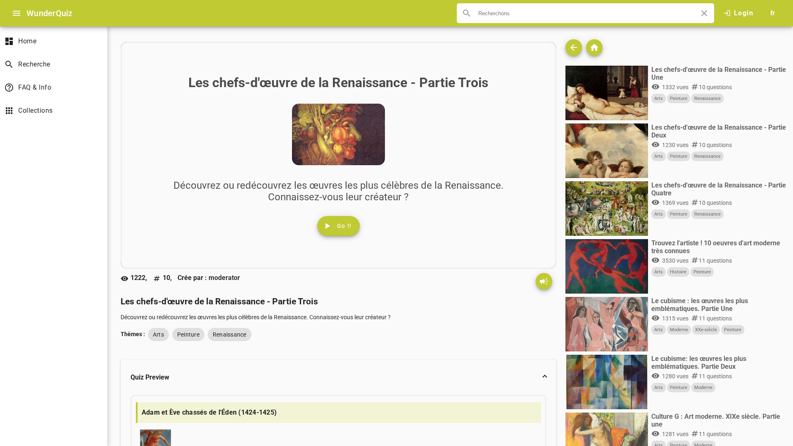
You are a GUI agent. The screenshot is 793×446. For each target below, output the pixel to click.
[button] (338, 377)
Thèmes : (133, 334)
